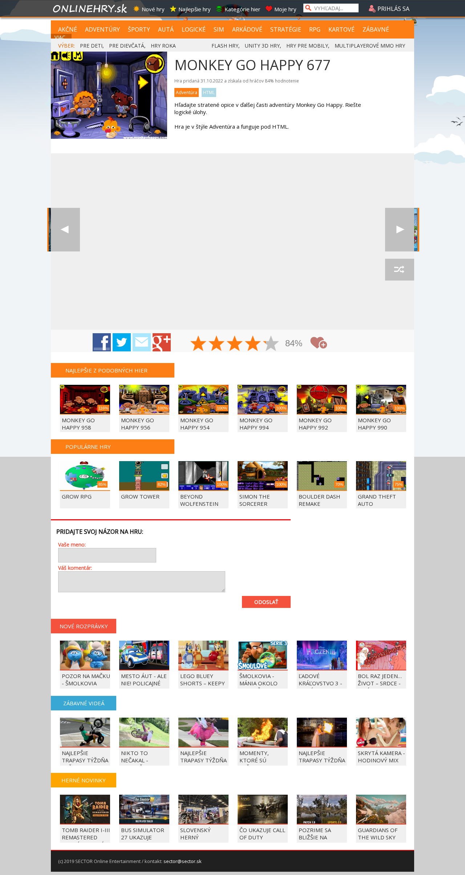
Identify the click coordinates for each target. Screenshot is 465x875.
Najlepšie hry (194, 9)
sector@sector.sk (182, 861)
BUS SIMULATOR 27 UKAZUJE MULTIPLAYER (142, 837)
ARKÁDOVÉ (247, 29)
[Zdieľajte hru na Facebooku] (102, 342)
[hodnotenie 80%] (253, 344)
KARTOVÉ (341, 29)
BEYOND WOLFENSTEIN (199, 500)
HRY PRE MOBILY (307, 45)
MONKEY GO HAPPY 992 (315, 423)
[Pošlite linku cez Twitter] (122, 342)
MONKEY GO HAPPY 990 (374, 423)
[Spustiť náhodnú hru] (399, 270)
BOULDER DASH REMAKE (319, 500)
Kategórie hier (242, 9)
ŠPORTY (139, 29)
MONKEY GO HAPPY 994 (255, 423)
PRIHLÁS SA (392, 9)
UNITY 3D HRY (262, 45)
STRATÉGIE (285, 29)
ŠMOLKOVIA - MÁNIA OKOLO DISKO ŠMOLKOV (261, 683)
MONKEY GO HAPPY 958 (78, 423)
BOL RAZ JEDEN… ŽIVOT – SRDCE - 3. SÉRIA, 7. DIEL (380, 683)
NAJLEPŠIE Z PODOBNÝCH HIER (106, 370)
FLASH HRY (224, 45)
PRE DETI (91, 45)
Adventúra (186, 92)
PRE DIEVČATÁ (126, 45)
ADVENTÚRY (102, 29)
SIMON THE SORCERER (254, 500)
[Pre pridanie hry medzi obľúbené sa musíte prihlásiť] (319, 342)
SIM (219, 29)
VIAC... (61, 37)
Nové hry (153, 9)
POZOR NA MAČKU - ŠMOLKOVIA (86, 679)
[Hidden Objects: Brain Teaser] (65, 229)
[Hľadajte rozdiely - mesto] (399, 229)
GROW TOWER (140, 496)
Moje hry (285, 9)
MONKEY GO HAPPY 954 (196, 423)
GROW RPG (77, 496)
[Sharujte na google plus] (162, 342)
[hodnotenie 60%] (235, 344)
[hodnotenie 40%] (217, 344)
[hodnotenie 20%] (199, 344)
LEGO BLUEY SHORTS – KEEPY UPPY (202, 683)
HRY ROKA (163, 45)
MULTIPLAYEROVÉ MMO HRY (370, 45)
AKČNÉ (67, 29)
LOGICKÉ (194, 29)
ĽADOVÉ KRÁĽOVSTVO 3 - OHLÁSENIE (320, 683)
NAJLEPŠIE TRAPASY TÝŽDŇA (322, 756)
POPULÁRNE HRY (88, 446)
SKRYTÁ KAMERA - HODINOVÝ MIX (381, 756)
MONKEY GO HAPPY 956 (137, 423)
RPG (314, 29)
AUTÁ (166, 29)
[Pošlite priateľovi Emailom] (142, 342)
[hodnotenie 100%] (271, 344)
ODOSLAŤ (266, 601)
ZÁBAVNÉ (376, 29)
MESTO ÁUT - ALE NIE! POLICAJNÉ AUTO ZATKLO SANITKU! (144, 686)
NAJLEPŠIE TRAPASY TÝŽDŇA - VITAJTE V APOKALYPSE (203, 763)
